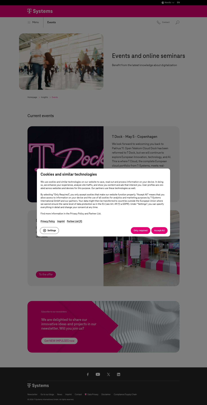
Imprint (61, 221)
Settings (51, 230)
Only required (140, 230)
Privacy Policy (48, 221)
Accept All (159, 230)
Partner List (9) (74, 221)
